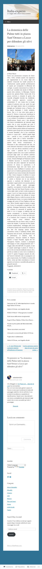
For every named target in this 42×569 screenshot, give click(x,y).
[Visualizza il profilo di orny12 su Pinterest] (8, 477)
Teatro (9, 510)
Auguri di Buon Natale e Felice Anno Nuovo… (20, 320)
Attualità (19, 289)
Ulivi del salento (23, 292)
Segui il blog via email (14, 517)
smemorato (17, 377)
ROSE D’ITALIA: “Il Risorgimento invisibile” (20, 313)
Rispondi (15, 406)
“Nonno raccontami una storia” (16, 329)
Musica (9, 499)
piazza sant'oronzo (17, 290)
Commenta (27, 439)
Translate (21, 467)
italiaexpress (11, 46)
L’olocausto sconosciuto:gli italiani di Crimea (20, 333)
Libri (8, 496)
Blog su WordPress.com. (14, 546)
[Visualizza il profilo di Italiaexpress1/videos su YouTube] (10, 477)
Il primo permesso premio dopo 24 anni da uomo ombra (30, 348)
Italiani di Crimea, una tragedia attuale (18, 340)
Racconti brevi (11, 501)
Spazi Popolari (27, 290)
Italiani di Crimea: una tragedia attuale (18, 309)
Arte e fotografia (12, 487)
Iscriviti (11, 534)
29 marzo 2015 (20, 46)
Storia (9, 504)
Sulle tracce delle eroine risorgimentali (18, 316)
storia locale (10, 507)
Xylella (30, 292)
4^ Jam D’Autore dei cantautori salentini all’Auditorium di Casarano (15, 348)
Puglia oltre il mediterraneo (15, 337)
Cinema (9, 493)
